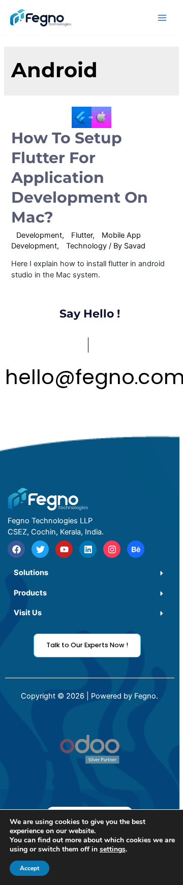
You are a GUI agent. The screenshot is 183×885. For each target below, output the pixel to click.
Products (30, 592)
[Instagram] (111, 549)
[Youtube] (64, 549)
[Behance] (135, 549)
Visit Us (28, 612)
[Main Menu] (162, 17)
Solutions (31, 572)
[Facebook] (16, 549)
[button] (90, 573)
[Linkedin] (88, 549)
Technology (86, 245)
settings (113, 849)
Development (39, 235)
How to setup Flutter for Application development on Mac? (79, 178)
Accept (29, 868)
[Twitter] (40, 549)
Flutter (82, 235)
